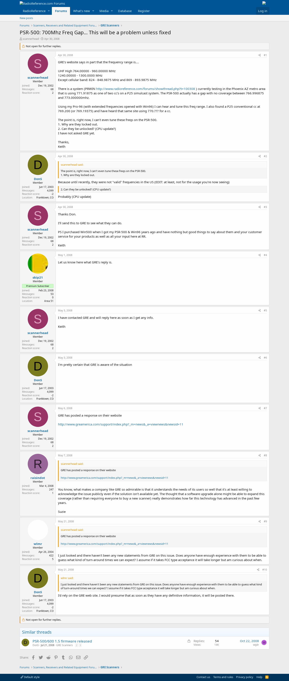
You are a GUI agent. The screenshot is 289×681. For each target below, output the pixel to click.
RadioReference (34, 11)
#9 (265, 521)
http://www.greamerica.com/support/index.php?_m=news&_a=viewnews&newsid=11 (120, 424)
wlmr (38, 544)
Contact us (203, 677)
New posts (26, 18)
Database (125, 11)
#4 (265, 255)
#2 (265, 156)
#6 (265, 357)
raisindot (37, 478)
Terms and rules (223, 677)
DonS (38, 179)
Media (104, 11)
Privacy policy (244, 677)
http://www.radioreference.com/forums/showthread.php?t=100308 (145, 89)
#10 (264, 569)
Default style (31, 677)
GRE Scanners (64, 645)
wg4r (256, 645)
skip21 (38, 277)
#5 (265, 310)
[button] (49, 11)
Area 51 (49, 301)
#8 (265, 455)
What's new (81, 11)
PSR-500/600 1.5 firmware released (62, 641)
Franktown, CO (45, 197)
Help (259, 677)
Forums (61, 11)
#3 (265, 207)
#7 (265, 408)
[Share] (259, 55)
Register (144, 11)
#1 (265, 55)
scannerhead (31, 39)
